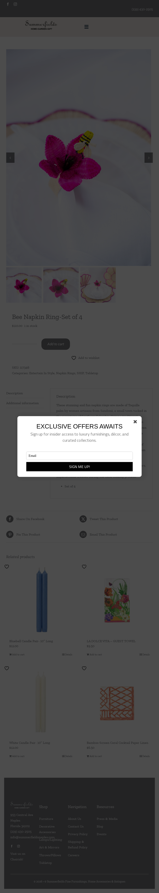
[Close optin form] (136, 422)
